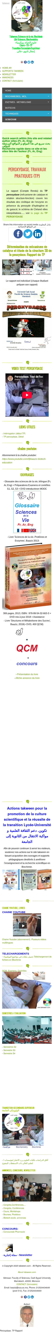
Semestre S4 (9, 1053)
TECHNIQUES (11, 113)
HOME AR (7, 67)
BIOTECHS (10, 107)
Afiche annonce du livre (28, 678)
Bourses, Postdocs (11, 1214)
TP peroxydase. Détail (13, 436)
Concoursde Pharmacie (14, 1231)
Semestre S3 (9, 1050)
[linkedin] (32, 62)
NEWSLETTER (9, 74)
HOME (8, 90)
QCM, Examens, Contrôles (14, 970)
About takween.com (27, 1272)
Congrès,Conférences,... (14, 1204)
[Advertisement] (27, 709)
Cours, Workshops (11, 1211)
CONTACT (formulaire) (12, 80)
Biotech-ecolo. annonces (14, 1217)
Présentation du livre (27, 674)
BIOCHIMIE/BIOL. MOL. (16, 96)
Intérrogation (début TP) (14, 433)
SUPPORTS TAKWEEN (12, 70)
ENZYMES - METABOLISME (18, 102)
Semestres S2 (9, 1046)
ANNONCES (7, 77)
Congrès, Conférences (13, 1208)
